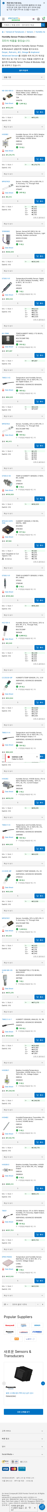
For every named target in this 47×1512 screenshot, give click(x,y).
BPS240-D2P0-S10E (7, 522)
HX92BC (5, 779)
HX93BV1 (5, 1070)
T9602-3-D (6, 378)
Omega (25, 52)
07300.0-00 (6, 476)
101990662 (6, 231)
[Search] (43, 25)
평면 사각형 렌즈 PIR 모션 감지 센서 (19, 1393)
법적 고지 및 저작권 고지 (25, 1478)
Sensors (30, 32)
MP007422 (6, 424)
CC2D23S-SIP (7, 678)
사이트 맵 (29, 1481)
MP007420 (6, 181)
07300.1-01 (6, 278)
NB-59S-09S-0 (7, 91)
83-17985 (5, 333)
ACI (19, 52)
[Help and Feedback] (42, 1507)
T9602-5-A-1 (7, 1019)
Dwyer (5, 52)
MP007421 (6, 918)
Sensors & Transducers (15, 32)
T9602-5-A (6, 733)
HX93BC (5, 134)
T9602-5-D (6, 825)
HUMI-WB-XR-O (7, 971)
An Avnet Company (9, 1493)
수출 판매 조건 (7, 1481)
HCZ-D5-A (6, 623)
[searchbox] (21, 25)
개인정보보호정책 (8, 1478)
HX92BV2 (5, 1165)
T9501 (4, 1211)
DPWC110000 (7, 1257)
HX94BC (5, 1117)
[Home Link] (18, 19)
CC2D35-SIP (6, 871)
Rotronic (13, 52)
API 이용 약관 (19, 1481)
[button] (3, 19)
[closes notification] (44, 3)
